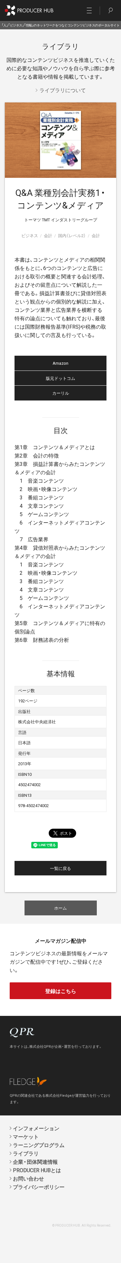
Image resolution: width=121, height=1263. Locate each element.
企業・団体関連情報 (35, 1161)
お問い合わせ (28, 1178)
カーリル (60, 393)
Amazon (60, 363)
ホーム (60, 908)
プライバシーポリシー (39, 1187)
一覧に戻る (60, 868)
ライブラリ (26, 1153)
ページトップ (107, 1257)
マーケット (26, 1136)
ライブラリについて (62, 90)
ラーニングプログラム (39, 1145)
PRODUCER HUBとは (37, 1170)
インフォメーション (36, 1128)
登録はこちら (60, 991)
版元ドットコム (60, 378)
